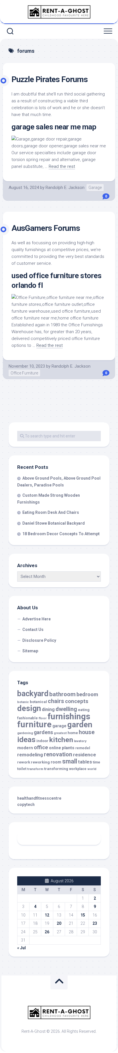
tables (85, 762)
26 (47, 932)
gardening (25, 733)
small (69, 761)
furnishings (69, 716)
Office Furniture (24, 373)
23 (95, 923)
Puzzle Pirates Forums (49, 79)
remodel (82, 748)
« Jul (21, 948)
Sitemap (30, 651)
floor (43, 718)
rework (23, 762)
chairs (56, 701)
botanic (23, 702)
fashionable (27, 718)
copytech (26, 804)
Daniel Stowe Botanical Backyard (53, 523)
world (91, 769)
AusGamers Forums (45, 228)
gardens (43, 732)
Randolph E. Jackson (65, 187)
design (29, 708)
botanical (38, 702)
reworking (40, 762)
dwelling (66, 709)
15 (82, 915)
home (73, 733)
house (87, 732)
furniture (34, 724)
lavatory (80, 741)
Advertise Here (36, 619)
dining (48, 709)
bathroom (62, 694)
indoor (42, 741)
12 (47, 915)
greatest (60, 733)
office (41, 747)
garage (59, 726)
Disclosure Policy (39, 640)
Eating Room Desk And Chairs (50, 512)
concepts (76, 701)
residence (84, 754)
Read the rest (62, 166)
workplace (77, 769)
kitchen (61, 740)
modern (25, 747)
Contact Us (33, 629)
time (96, 762)
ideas (26, 739)
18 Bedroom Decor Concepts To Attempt (61, 533)
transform (35, 769)
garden (79, 724)
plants (68, 747)
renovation (58, 754)
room (56, 762)
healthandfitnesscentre (39, 798)
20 (59, 923)
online (55, 748)
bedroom (87, 694)
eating (84, 710)
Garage (95, 187)
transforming (56, 769)
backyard (32, 693)
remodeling (30, 754)
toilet (21, 769)
